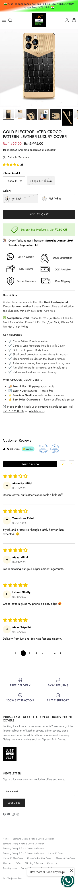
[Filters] (62, 464)
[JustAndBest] (39, 20)
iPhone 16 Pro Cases (65, 858)
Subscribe (14, 803)
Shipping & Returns (34, 863)
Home (6, 838)
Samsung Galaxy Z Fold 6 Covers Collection (33, 838)
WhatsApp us (36, 411)
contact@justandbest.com (52, 407)
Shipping (23, 150)
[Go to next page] (62, 653)
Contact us (52, 863)
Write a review (30, 464)
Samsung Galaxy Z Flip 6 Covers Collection (23, 848)
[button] (11, 165)
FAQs (18, 863)
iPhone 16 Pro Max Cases (39, 858)
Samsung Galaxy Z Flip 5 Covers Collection (23, 853)
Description (10, 295)
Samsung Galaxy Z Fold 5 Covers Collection (23, 843)
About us (7, 863)
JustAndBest (16, 878)
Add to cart (39, 214)
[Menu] (4, 20)
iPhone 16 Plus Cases (13, 858)
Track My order (10, 868)
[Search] (12, 20)
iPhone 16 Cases (55, 853)
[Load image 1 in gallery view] (39, 68)
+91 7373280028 (13, 411)
